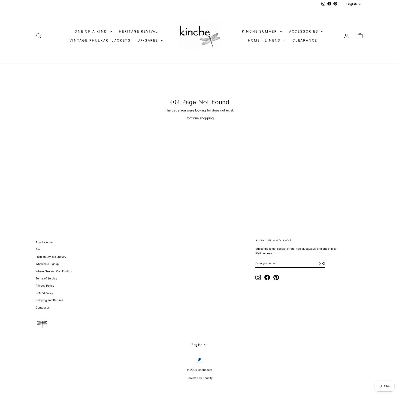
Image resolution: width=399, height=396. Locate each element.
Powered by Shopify (200, 378)
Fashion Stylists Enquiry (51, 256)
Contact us (43, 307)
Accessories (304, 31)
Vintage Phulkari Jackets (100, 40)
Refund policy (44, 293)
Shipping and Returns (49, 300)
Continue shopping (199, 118)
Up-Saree (148, 40)
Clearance (305, 40)
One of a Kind (92, 31)
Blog (38, 249)
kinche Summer (260, 31)
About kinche (44, 242)
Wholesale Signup (47, 264)
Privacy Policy (45, 285)
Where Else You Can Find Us (54, 271)
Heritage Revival (138, 31)
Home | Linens (265, 40)
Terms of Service (46, 278)
